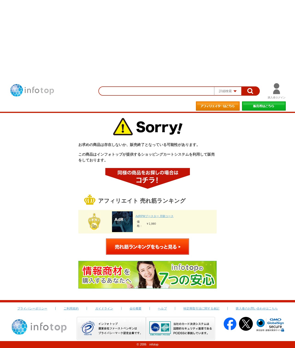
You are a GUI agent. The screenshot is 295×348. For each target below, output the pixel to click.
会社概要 (136, 308)
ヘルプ (162, 308)
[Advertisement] (147, 34)
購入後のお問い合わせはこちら (257, 308)
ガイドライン (104, 308)
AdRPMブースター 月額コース (155, 216)
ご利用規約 (71, 308)
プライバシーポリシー (32, 308)
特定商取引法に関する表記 (201, 308)
